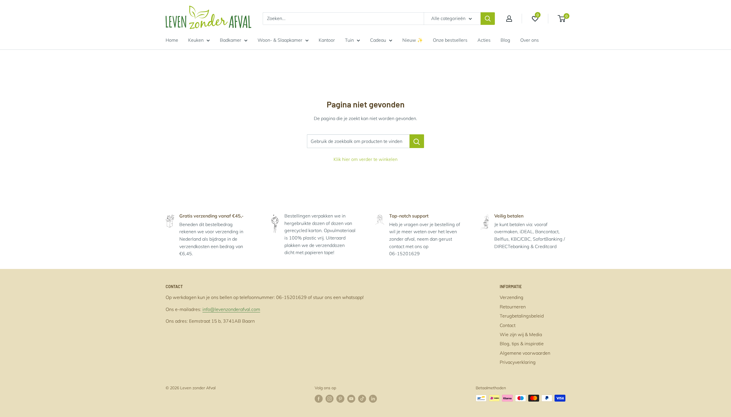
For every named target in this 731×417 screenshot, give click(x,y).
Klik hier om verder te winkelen (365, 159)
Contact (507, 325)
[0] (561, 18)
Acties (484, 40)
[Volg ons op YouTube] (351, 399)
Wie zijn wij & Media (521, 334)
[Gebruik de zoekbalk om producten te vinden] (416, 141)
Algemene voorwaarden (525, 353)
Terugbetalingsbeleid (522, 316)
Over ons (529, 40)
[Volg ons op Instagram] (330, 399)
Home (172, 40)
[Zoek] (488, 18)
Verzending (511, 297)
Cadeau (378, 40)
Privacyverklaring (518, 362)
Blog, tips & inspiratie (522, 343)
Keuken (196, 40)
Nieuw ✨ (412, 40)
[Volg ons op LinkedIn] (373, 399)
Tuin (349, 40)
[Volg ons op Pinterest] (340, 399)
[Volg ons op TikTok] (362, 399)
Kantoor (327, 40)
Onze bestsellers (450, 40)
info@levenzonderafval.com (231, 309)
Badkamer (230, 40)
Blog (505, 40)
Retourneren (513, 307)
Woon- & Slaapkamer (280, 40)
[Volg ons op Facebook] (319, 399)
